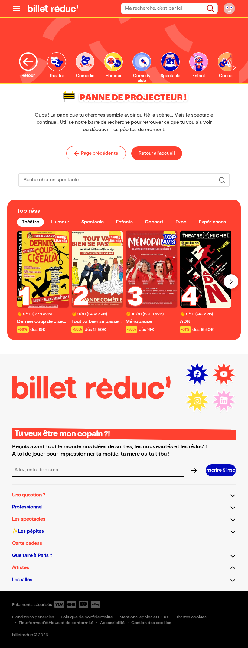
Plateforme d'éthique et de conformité (56, 622)
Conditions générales (33, 617)
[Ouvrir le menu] (18, 8)
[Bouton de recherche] (222, 180)
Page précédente (99, 153)
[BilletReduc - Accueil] (53, 8)
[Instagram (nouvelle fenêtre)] (197, 401)
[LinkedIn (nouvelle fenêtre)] (224, 401)
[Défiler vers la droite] (234, 67)
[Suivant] (231, 281)
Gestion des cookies (151, 622)
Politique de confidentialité (87, 617)
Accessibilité (112, 622)
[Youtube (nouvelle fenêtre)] (224, 374)
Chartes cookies (191, 617)
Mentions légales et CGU (143, 617)
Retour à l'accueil (157, 153)
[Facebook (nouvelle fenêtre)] (197, 374)
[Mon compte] (229, 8)
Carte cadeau (27, 543)
